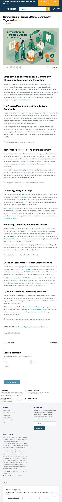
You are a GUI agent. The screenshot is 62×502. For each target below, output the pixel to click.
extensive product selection (35, 309)
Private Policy (6, 415)
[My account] (54, 9)
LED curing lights (9, 239)
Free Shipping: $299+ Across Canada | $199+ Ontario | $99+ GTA (19, 3)
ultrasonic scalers (51, 216)
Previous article (9, 342)
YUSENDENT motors (16, 280)
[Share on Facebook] (11, 67)
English (6, 482)
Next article (53, 342)
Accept (30, 498)
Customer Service (8, 420)
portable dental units (11, 218)
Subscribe (39, 428)
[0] (57, 9)
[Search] (48, 9)
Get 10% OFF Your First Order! (49, 3)
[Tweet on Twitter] (17, 67)
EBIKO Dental (25, 100)
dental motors (33, 239)
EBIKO (28, 272)
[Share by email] (20, 67)
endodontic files (29, 280)
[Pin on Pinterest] (14, 67)
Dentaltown (23, 197)
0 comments (53, 67)
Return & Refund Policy (9, 412)
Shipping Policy (7, 410)
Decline (47, 498)
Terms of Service (7, 417)
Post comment (11, 382)
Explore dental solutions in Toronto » (35, 327)
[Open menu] (4, 8)
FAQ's (4, 422)
